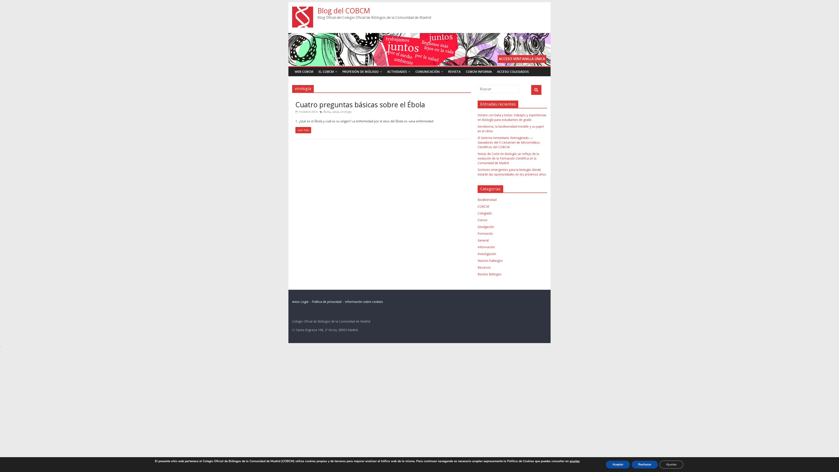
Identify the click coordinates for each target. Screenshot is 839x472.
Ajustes (671, 464)
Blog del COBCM (343, 10)
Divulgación (486, 227)
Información (486, 247)
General (483, 240)
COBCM (483, 206)
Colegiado (485, 213)
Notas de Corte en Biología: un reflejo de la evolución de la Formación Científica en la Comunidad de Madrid (508, 158)
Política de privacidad (326, 302)
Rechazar (644, 464)
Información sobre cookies (364, 302)
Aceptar (617, 464)
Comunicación (427, 71)
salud (335, 112)
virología (346, 112)
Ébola (326, 112)
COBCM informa (479, 71)
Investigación (487, 254)
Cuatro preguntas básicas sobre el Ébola (360, 104)
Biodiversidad (487, 200)
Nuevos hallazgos (490, 261)
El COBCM (326, 71)
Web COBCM (304, 71)
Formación (485, 233)
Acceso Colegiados (513, 71)
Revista (454, 71)
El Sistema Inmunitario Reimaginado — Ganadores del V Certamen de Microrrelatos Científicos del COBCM (509, 142)
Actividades (397, 71)
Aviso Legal (300, 302)
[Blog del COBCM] (302, 9)
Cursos (482, 220)
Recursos (484, 267)
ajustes (575, 461)
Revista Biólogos (489, 274)
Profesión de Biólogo (360, 71)
